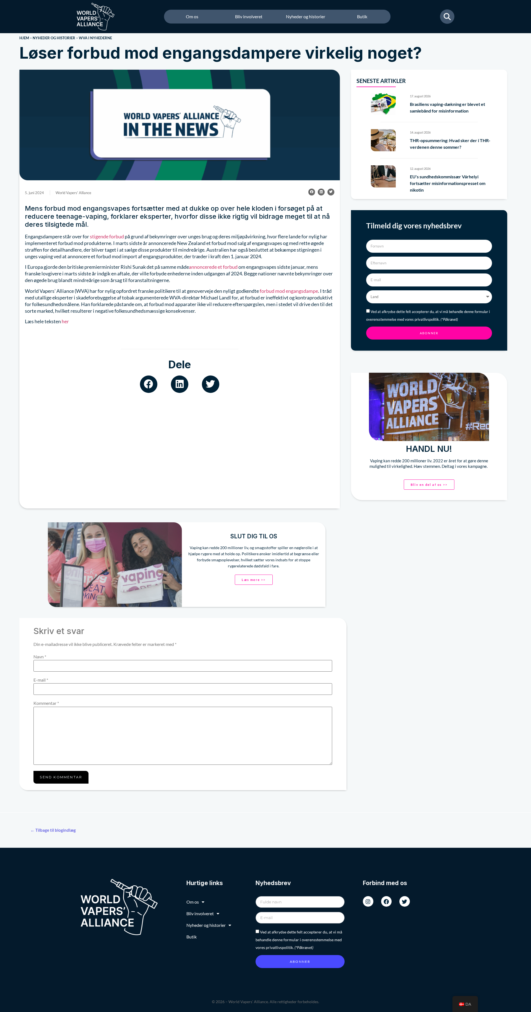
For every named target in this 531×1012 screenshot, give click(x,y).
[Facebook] (386, 901)
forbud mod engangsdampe (289, 291)
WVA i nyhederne (95, 38)
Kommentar (46, 703)
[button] (311, 192)
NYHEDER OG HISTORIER (54, 38)
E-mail (40, 680)
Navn (39, 656)
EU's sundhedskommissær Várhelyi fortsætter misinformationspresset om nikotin (447, 183)
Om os (192, 16)
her (65, 321)
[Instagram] (368, 901)
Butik (362, 16)
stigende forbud (107, 236)
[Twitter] (404, 901)
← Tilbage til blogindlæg (53, 830)
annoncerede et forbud (213, 267)
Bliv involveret (248, 16)
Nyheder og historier (305, 16)
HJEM (24, 38)
